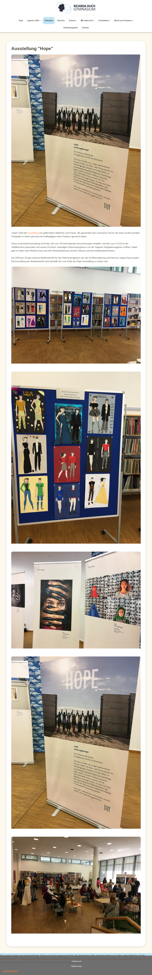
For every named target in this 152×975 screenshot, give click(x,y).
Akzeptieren (10, 971)
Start (21, 20)
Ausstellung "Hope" (32, 48)
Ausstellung (32, 233)
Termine (61, 20)
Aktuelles (49, 20)
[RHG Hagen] (76, 8)
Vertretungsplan (70, 28)
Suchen (85, 28)
